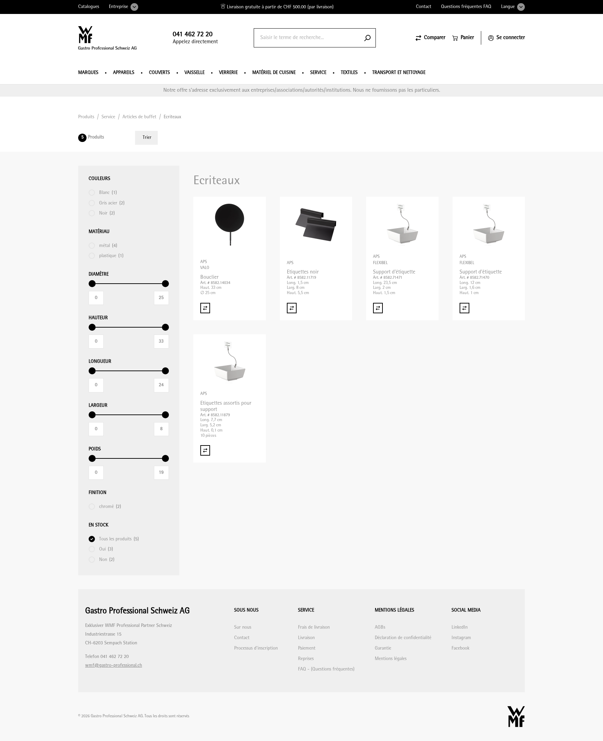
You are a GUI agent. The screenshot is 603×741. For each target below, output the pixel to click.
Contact (423, 7)
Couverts (159, 72)
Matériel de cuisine (274, 72)
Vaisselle (194, 72)
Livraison (306, 638)
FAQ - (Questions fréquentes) (326, 669)
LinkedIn (460, 627)
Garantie (383, 648)
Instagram (461, 638)
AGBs (380, 627)
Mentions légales (391, 659)
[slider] (92, 283)
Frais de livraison (314, 627)
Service (318, 72)
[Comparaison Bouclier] (205, 308)
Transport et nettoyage (398, 72)
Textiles (349, 72)
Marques (88, 72)
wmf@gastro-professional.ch (113, 665)
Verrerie (228, 72)
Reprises (306, 659)
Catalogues (88, 7)
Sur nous (242, 627)
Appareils (123, 72)
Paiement (306, 648)
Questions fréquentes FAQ (466, 7)
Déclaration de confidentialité (403, 638)
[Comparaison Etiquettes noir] (292, 308)
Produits (86, 117)
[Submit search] (367, 37)
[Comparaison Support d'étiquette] (378, 308)
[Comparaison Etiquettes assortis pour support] (205, 450)
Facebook (460, 648)
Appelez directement (195, 37)
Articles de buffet (139, 117)
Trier (147, 137)
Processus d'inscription (256, 648)
